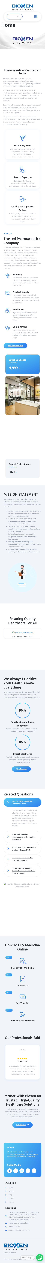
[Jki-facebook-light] (9, 1170)
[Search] (18, 17)
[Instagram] (15, 1170)
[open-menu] (35, 16)
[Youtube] (34, 1170)
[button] (39, 1257)
